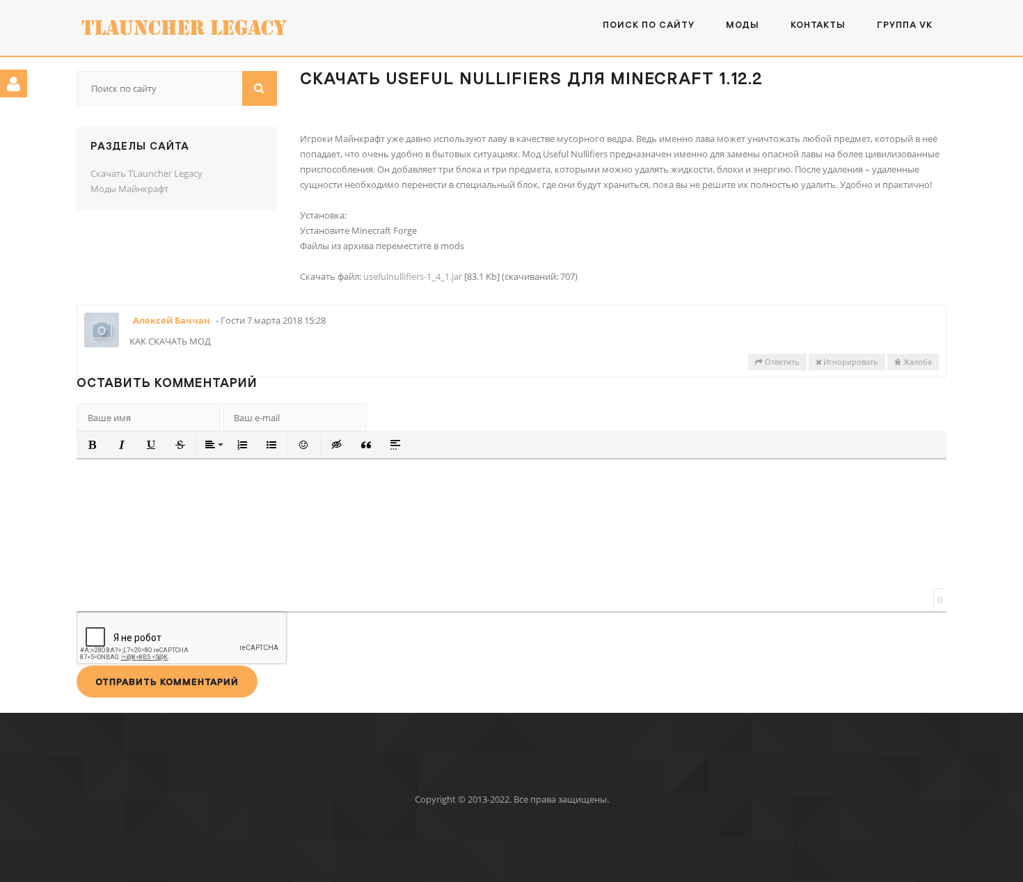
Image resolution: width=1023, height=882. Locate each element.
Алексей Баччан (171, 320)
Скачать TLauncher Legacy (146, 173)
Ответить (781, 362)
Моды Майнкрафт (129, 188)
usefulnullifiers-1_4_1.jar (412, 276)
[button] (92, 445)
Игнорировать (849, 362)
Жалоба (916, 362)
